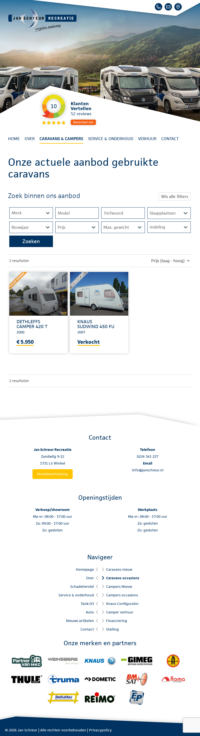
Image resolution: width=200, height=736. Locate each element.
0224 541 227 (147, 456)
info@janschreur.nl (147, 470)
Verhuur (147, 138)
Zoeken (31, 241)
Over (30, 138)
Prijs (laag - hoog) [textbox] (168, 260)
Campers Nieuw (119, 586)
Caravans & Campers (61, 138)
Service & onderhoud (110, 138)
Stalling (112, 629)
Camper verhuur (119, 612)
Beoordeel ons (83, 122)
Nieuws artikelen (80, 620)
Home (14, 138)
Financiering (116, 620)
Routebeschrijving (52, 474)
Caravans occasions (122, 578)
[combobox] (169, 260)
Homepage (85, 569)
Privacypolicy (100, 730)
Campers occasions (122, 595)
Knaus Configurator (122, 603)
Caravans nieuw (119, 569)
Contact (170, 138)
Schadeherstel (82, 586)
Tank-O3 (87, 603)
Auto (90, 612)
